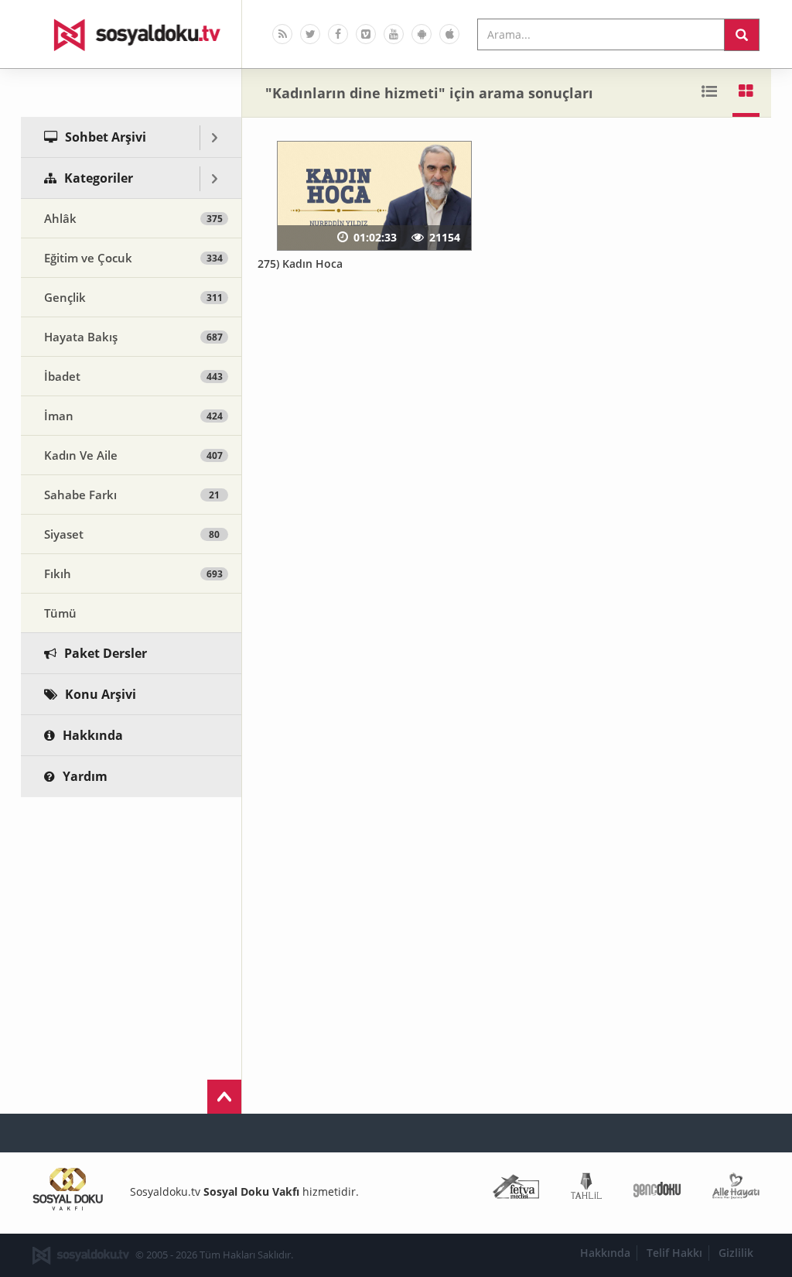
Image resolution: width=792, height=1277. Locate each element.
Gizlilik (736, 1252)
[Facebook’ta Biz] (338, 34)
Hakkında (605, 1252)
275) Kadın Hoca (300, 263)
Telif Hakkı (674, 1252)
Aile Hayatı (736, 1189)
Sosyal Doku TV (131, 34)
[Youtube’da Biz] (394, 34)
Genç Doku (657, 1189)
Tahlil (586, 1189)
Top (224, 1097)
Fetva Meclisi (516, 1189)
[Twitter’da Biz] (310, 34)
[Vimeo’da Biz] (366, 34)
